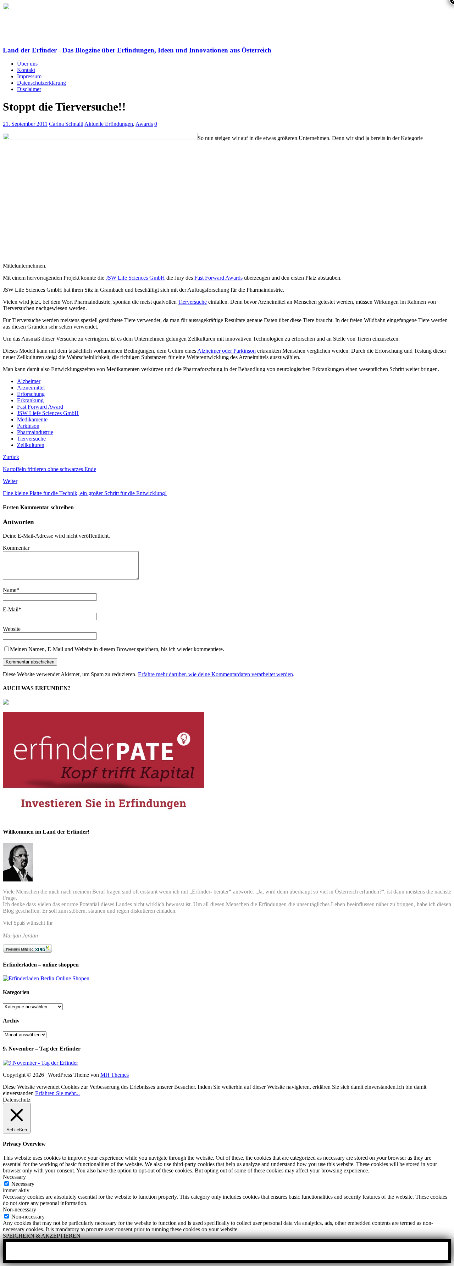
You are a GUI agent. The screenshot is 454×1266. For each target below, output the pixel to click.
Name (9, 590)
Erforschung (31, 394)
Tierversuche (192, 302)
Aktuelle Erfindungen (108, 124)
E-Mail (10, 609)
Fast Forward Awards (218, 278)
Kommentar (16, 548)
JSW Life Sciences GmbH (135, 278)
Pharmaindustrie (35, 432)
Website (12, 629)
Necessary (22, 1184)
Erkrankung (30, 400)
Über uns (27, 64)
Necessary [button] (14, 1177)
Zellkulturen (30, 445)
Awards (144, 124)
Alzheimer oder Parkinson (226, 351)
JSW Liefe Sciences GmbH (48, 413)
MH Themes (114, 1075)
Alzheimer (28, 381)
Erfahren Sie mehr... (57, 1093)
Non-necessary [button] (19, 1209)
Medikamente (32, 419)
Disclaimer (29, 89)
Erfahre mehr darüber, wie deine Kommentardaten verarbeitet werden (215, 674)
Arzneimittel (31, 388)
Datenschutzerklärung (41, 83)
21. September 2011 (25, 124)
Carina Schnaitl (66, 124)
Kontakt (26, 70)
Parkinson (28, 426)
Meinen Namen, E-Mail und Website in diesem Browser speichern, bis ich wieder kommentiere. (117, 649)
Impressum (29, 76)
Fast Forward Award (40, 407)
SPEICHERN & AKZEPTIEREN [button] (42, 1236)
